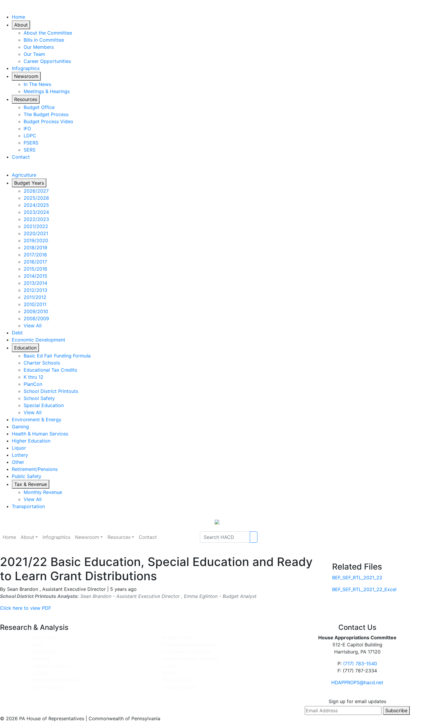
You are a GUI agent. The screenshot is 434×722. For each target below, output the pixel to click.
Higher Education (31, 441)
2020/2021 (36, 233)
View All (33, 326)
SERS (29, 150)
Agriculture (24, 175)
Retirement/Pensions (35, 469)
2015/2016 (35, 269)
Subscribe (396, 710)
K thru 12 (33, 377)
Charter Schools (42, 363)
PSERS (31, 143)
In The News (37, 84)
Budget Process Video (48, 121)
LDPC (30, 136)
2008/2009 (36, 318)
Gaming (20, 427)
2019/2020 (36, 240)
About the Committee (48, 33)
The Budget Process (46, 114)
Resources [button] (118, 537)
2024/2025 (36, 205)
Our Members (39, 47)
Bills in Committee (44, 40)
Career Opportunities (47, 61)
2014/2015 (35, 276)
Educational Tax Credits (50, 370)
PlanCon (33, 384)
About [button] (27, 537)
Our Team (34, 54)
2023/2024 (36, 212)
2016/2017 (35, 262)
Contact (21, 157)
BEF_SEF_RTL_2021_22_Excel (364, 589)
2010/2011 (35, 304)
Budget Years (29, 183)
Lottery (20, 455)
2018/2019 (35, 248)
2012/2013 (35, 290)
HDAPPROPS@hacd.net (357, 682)
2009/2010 (36, 311)
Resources (25, 99)
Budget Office (39, 107)
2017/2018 (35, 255)
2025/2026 (36, 198)
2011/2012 (35, 297)
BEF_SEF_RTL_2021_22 (357, 577)
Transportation (28, 506)
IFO (27, 128)
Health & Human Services (40, 434)
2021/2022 (36, 226)
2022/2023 (36, 219)
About (21, 25)
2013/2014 (35, 283)
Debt (17, 333)
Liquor (19, 448)
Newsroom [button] (87, 537)
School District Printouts (51, 391)
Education (25, 348)
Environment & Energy (36, 419)
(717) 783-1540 (360, 663)
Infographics (26, 68)
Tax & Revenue (30, 484)
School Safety (39, 398)
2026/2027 (36, 191)
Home (18, 17)
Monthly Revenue (43, 492)
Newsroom (26, 76)
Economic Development (38, 340)
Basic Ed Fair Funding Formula (57, 356)
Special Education (44, 405)
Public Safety (26, 476)
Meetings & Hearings (47, 91)
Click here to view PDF (25, 608)
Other (18, 462)
